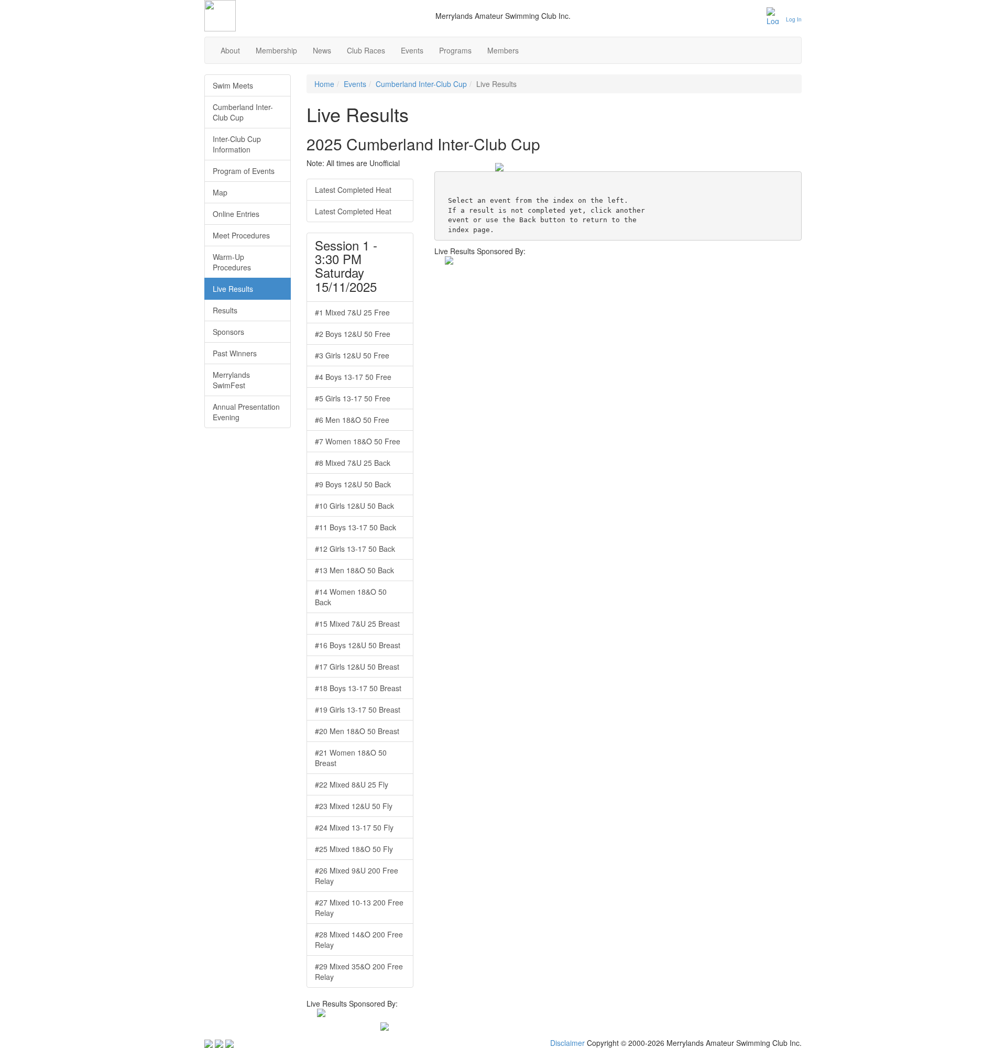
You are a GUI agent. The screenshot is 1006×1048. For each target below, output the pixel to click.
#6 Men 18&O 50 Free (352, 419)
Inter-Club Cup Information (237, 144)
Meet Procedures (241, 235)
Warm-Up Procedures (232, 262)
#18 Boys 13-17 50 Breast (358, 688)
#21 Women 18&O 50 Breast (351, 757)
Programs (455, 50)
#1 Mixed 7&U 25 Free (352, 312)
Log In (794, 19)
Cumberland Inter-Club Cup (421, 84)
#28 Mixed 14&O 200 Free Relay (359, 939)
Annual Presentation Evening (246, 411)
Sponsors (228, 331)
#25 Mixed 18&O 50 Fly (354, 849)
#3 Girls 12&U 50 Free (352, 355)
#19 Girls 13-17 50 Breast (357, 709)
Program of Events (244, 171)
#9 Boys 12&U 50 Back (353, 484)
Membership (276, 50)
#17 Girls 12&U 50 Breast (357, 666)
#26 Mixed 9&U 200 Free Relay (356, 875)
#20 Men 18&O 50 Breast (357, 731)
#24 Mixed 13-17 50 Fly (354, 827)
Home (324, 84)
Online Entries (236, 214)
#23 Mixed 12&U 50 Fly (353, 806)
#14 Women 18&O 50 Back (351, 596)
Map (220, 192)
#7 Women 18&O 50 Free (357, 441)
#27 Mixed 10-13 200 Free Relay (359, 907)
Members (503, 50)
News (322, 50)
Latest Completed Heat (353, 189)
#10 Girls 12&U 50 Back (354, 505)
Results (225, 310)
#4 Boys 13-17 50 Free (353, 377)
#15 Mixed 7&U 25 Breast (357, 623)
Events (412, 50)
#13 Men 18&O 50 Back (354, 570)
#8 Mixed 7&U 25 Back (352, 462)
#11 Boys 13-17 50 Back (355, 527)
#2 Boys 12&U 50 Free (352, 334)
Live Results (233, 288)
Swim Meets (233, 85)
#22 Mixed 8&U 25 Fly (351, 784)
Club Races (366, 50)
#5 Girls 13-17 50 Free (352, 398)
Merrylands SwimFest (231, 379)
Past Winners (235, 353)
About (230, 50)
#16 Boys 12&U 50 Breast (357, 645)
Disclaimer (567, 1043)
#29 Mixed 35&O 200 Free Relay (359, 971)
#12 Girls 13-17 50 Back (355, 548)
